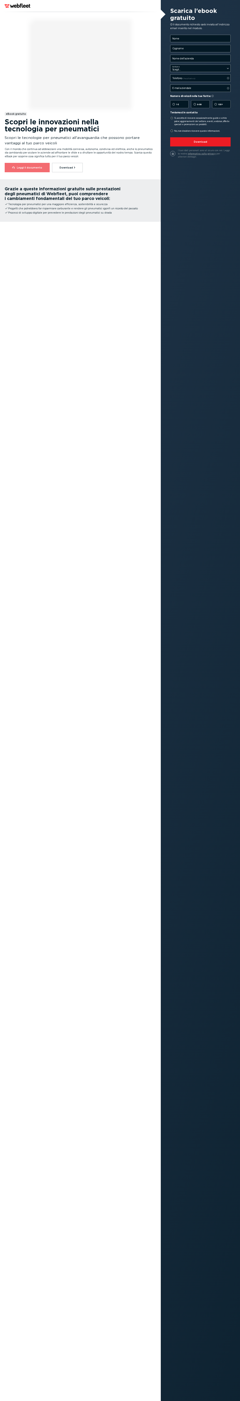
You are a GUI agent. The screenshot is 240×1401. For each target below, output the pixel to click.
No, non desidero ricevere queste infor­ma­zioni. (197, 131)
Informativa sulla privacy (202, 153)
